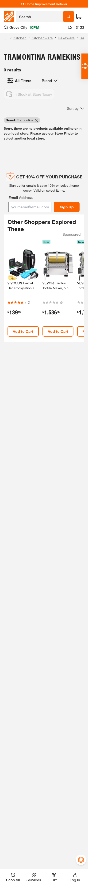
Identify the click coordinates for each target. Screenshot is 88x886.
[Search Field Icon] (68, 16)
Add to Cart (23, 331)
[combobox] (39, 16)
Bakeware (66, 38)
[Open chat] (84, 66)
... (6, 39)
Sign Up (67, 207)
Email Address (20, 197)
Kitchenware (42, 38)
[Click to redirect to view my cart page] (78, 16)
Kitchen (20, 38)
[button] (75, 108)
